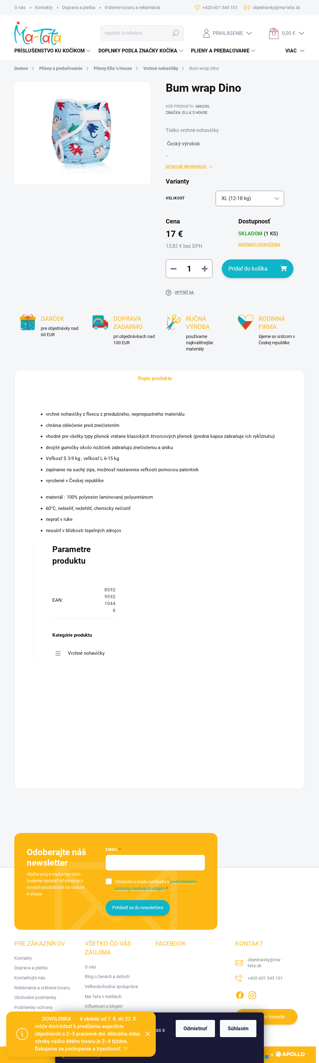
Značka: (186, 112)
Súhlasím (238, 1028)
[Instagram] (252, 994)
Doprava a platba (78, 7)
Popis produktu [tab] (155, 378)
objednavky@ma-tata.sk (264, 962)
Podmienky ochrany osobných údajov (33, 1010)
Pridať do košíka (248, 268)
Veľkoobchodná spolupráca (111, 986)
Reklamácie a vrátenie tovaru (42, 987)
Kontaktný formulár (266, 1016)
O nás (20, 7)
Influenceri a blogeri (103, 1006)
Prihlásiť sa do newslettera (137, 907)
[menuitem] (53, 51)
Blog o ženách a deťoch (107, 976)
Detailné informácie (186, 166)
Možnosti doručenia (259, 244)
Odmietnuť (195, 1028)
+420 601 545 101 (265, 978)
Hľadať (176, 33)
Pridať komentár (74, 735)
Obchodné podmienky (35, 997)
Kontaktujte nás (29, 977)
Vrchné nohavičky (86, 653)
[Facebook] (240, 994)
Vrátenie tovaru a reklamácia (132, 7)
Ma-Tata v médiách (103, 996)
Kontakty (44, 7)
